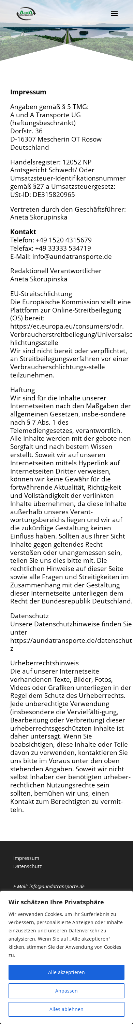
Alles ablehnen (66, 1009)
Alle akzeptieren (66, 972)
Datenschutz (27, 866)
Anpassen (66, 990)
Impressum (26, 858)
